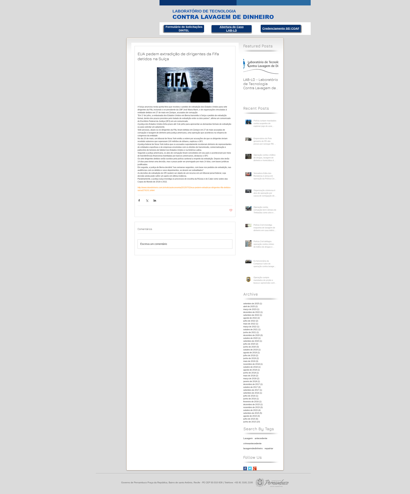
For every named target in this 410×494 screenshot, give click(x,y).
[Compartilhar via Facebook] (139, 200)
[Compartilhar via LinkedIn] (154, 200)
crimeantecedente (252, 443)
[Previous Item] (248, 65)
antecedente (261, 438)
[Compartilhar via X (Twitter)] (146, 200)
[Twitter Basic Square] (250, 468)
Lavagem (248, 438)
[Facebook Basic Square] (245, 468)
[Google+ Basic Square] (255, 468)
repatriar (269, 448)
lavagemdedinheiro (253, 448)
